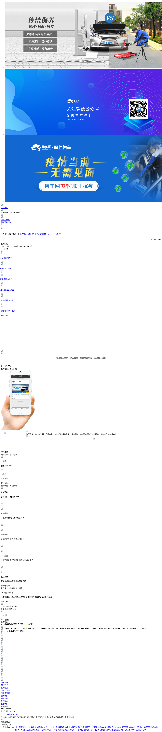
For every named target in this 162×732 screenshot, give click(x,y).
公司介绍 (4, 683)
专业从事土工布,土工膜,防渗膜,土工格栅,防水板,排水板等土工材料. (29, 727)
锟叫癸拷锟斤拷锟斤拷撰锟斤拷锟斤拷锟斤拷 (59, 730)
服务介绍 (4, 698)
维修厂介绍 (5, 691)
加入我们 (4, 696)
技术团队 (4, 706)
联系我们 (4, 704)
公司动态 (4, 701)
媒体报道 (4, 688)
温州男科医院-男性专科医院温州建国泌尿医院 (73, 727)
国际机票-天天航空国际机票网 (29, 730)
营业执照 (70, 717)
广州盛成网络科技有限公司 (88, 730)
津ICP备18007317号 (38, 717)
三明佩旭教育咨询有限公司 (103, 727)
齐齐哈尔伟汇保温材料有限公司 (126, 727)
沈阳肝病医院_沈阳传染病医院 (112, 730)
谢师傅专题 (5, 693)
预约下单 (4, 685)
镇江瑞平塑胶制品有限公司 (135, 730)
